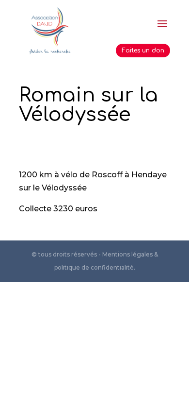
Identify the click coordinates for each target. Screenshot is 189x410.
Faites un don (143, 50)
